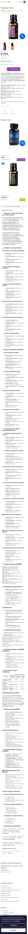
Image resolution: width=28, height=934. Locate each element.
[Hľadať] (16, 1)
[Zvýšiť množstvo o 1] (6, 68)
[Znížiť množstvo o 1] (6, 70)
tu (19, 921)
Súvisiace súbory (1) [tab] (10, 206)
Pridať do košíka (15, 69)
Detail (22, 199)
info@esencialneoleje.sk (9, 912)
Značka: (6, 12)
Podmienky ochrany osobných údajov (9, 897)
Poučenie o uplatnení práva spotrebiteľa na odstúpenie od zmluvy (11, 890)
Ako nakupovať (4, 886)
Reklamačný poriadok (6, 895)
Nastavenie (13, 925)
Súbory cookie (4, 899)
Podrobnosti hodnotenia (18, 10)
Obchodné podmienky (6, 888)
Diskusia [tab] (18, 206)
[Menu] (24, 1)
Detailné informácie (5, 106)
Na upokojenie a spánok (14, 851)
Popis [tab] (3, 206)
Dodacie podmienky (5, 893)
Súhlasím (13, 930)
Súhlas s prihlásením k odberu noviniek (10, 901)
